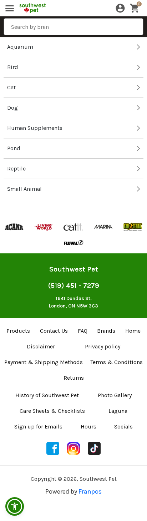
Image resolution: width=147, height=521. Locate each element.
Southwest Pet (73, 269)
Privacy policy (102, 346)
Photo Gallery (115, 395)
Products (18, 330)
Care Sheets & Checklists (52, 410)
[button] (14, 506)
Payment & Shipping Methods (43, 362)
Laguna (117, 410)
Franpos (90, 491)
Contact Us (54, 330)
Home (133, 330)
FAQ (82, 330)
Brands (106, 330)
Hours (88, 426)
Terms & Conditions (116, 362)
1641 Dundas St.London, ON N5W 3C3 (73, 302)
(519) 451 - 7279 (73, 285)
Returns (74, 377)
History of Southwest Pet (47, 395)
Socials (123, 426)
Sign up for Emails (38, 426)
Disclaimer (41, 346)
